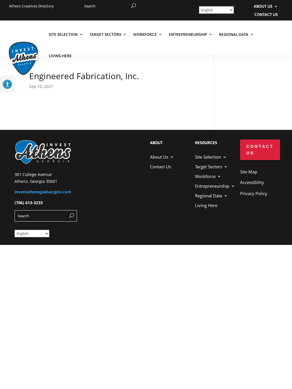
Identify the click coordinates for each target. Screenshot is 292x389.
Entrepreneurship (188, 34)
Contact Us (266, 15)
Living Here (60, 56)
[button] (7, 84)
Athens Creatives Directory (31, 6)
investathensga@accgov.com (43, 192)
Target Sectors (105, 34)
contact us (260, 149)
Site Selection (63, 34)
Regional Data (233, 34)
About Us (263, 7)
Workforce (145, 34)
